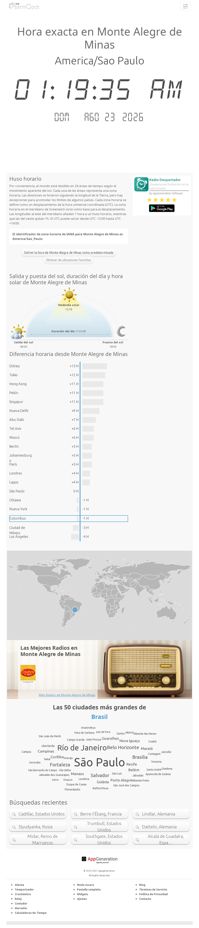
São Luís (117, 773)
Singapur (16, 402)
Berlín (14, 446)
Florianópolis (72, 789)
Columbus (18, 518)
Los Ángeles (18, 536)
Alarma (19, 884)
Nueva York (18, 509)
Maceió (147, 748)
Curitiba (57, 757)
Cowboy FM (28, 682)
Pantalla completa (89, 889)
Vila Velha (65, 770)
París (13, 464)
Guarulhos (110, 738)
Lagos (13, 482)
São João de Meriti (50, 736)
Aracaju (68, 758)
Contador (21, 903)
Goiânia (103, 782)
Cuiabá (152, 741)
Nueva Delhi (18, 411)
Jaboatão (137, 775)
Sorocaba (34, 762)
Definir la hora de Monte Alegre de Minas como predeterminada (68, 252)
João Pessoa (93, 739)
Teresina (156, 761)
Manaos (77, 774)
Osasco (67, 779)
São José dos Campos (126, 785)
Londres (15, 473)
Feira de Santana (84, 732)
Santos (121, 733)
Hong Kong (18, 384)
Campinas (46, 751)
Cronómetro (23, 894)
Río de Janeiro (82, 747)
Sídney (14, 366)
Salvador (100, 775)
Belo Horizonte (123, 747)
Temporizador (24, 889)
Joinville (166, 752)
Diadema (167, 768)
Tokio (13, 375)
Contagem (154, 753)
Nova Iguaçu (129, 741)
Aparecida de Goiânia (158, 774)
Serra (55, 779)
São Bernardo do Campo (42, 770)
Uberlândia (48, 745)
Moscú (14, 437)
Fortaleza (60, 764)
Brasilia (140, 757)
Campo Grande (76, 739)
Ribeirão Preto (140, 780)
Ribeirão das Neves (145, 733)
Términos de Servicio (153, 889)
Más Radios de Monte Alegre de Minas (67, 695)
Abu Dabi (16, 419)
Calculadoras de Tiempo (31, 912)
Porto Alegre (121, 780)
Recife (131, 764)
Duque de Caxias (76, 784)
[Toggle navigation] (185, 6)
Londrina (84, 779)
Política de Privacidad (153, 894)
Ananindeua (88, 727)
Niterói (130, 732)
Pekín (13, 393)
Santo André (154, 769)
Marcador (21, 908)
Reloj (18, 898)
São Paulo (16, 491)
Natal (47, 759)
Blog (142, 884)
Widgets (82, 894)
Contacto (145, 898)
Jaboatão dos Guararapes (54, 774)
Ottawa (15, 500)
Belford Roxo (100, 788)
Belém (133, 770)
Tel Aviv (15, 428)
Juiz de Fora (103, 732)
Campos (26, 751)
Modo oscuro (85, 884)
